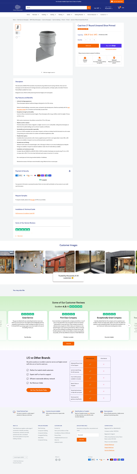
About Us (57, 440)
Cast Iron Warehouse (109, 450)
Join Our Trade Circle (118, 1)
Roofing (60, 14)
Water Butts (41, 437)
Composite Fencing (42, 440)
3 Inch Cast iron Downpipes (22, 19)
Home (28, 14)
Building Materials (79, 14)
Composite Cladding (43, 430)
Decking (52, 14)
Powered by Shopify (17, 462)
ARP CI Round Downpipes (35, 19)
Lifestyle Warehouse (109, 444)
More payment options (111, 49)
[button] (8, 325)
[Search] (89, 7)
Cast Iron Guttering (56, 19)
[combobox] (56, 7)
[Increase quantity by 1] (94, 39)
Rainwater (35, 14)
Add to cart (88, 45)
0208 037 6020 (59, 442)
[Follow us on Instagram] (59, 460)
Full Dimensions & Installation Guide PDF (24, 213)
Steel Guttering (41, 428)
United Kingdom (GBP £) (19, 457)
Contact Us (103, 14)
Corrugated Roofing (42, 435)
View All (68, 343)
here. (89, 413)
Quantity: (80, 40)
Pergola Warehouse (109, 447)
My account (108, 8)
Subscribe (81, 439)
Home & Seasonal (92, 14)
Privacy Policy (58, 435)
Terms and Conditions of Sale (61, 430)
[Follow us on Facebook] (56, 460)
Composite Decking (42, 433)
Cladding (44, 14)
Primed (63, 19)
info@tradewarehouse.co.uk (61, 437)
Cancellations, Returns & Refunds (62, 433)
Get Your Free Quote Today (38, 390)
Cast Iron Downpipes (46, 19)
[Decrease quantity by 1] (86, 39)
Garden (68, 14)
